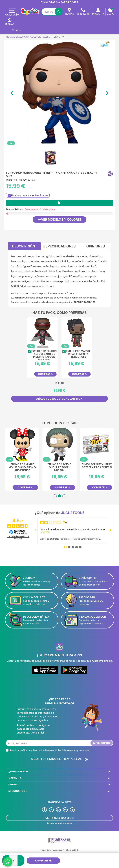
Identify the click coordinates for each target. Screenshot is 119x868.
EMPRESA (13, 784)
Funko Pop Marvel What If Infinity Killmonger (78, 354)
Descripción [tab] (23, 246)
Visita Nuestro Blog (59, 818)
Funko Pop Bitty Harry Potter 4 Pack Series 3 (97, 466)
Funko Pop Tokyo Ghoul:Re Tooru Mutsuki (59, 467)
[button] (110, 174)
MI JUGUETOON (17, 791)
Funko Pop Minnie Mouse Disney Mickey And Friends (22, 467)
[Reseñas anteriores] (35, 530)
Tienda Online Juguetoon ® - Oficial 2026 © (59, 850)
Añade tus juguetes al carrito (59, 398)
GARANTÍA (14, 778)
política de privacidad (31, 750)
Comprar (41, 860)
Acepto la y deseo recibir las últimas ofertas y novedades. (50, 750)
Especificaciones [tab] (59, 246)
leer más (45, 532)
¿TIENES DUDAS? (18, 771)
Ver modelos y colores (59, 219)
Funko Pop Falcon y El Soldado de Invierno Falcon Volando (44, 355)
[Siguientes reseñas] (110, 530)
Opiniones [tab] (95, 246)
